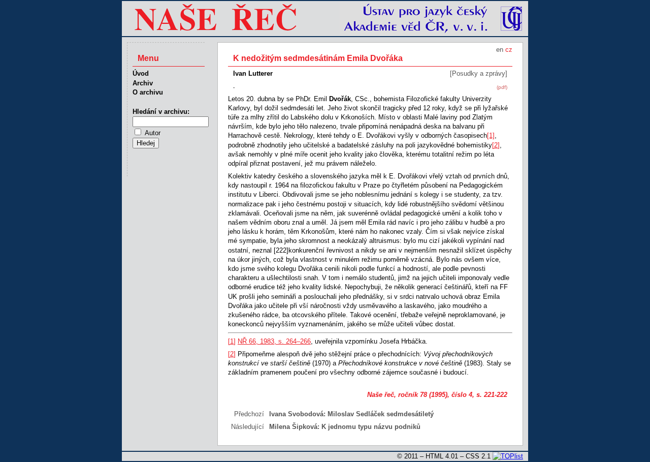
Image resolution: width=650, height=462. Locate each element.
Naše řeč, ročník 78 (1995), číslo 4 (419, 394)
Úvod (141, 73)
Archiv (143, 83)
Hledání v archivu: (161, 111)
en (499, 49)
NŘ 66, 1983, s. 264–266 (274, 341)
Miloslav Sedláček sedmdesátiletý (381, 414)
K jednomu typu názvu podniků (370, 426)
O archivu (148, 92)
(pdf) (502, 87)
